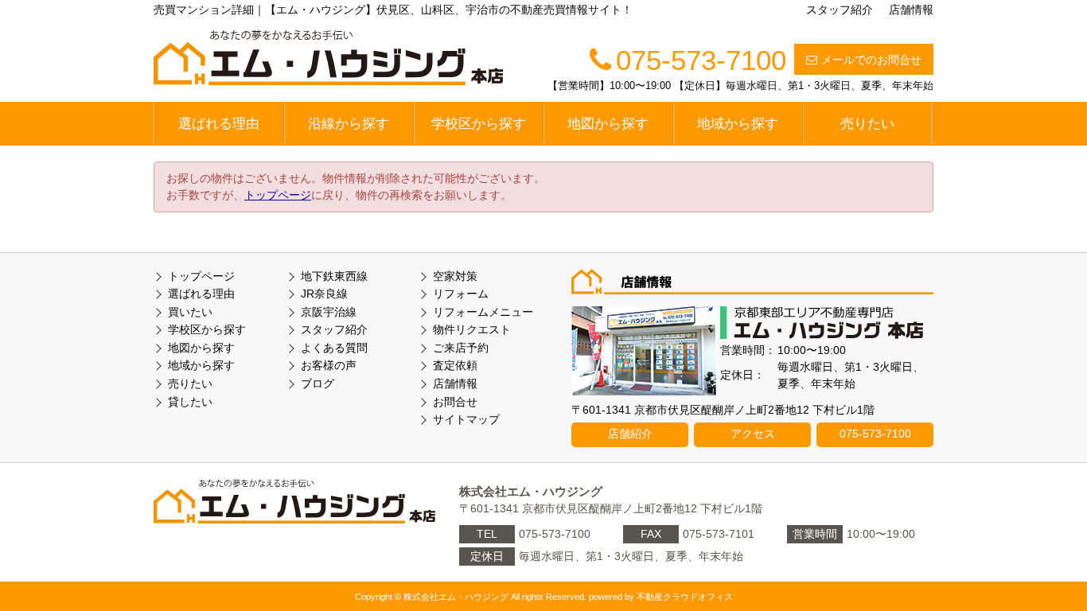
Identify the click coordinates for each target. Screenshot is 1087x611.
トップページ (277, 195)
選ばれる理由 (218, 123)
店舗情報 (911, 9)
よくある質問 (334, 347)
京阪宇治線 (328, 312)
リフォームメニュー (483, 312)
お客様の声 (328, 365)
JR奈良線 (324, 293)
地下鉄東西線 (334, 276)
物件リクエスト (472, 329)
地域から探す (737, 123)
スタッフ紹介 (839, 9)
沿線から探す (348, 123)
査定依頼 (455, 365)
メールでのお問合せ (871, 59)
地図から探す (608, 123)
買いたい (190, 312)
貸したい (190, 401)
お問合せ (455, 401)
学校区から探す (478, 123)
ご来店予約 (461, 347)
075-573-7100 (875, 433)
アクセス (753, 433)
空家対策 (455, 276)
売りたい (867, 123)
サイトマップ (466, 419)
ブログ (317, 383)
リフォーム (461, 293)
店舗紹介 (630, 433)
